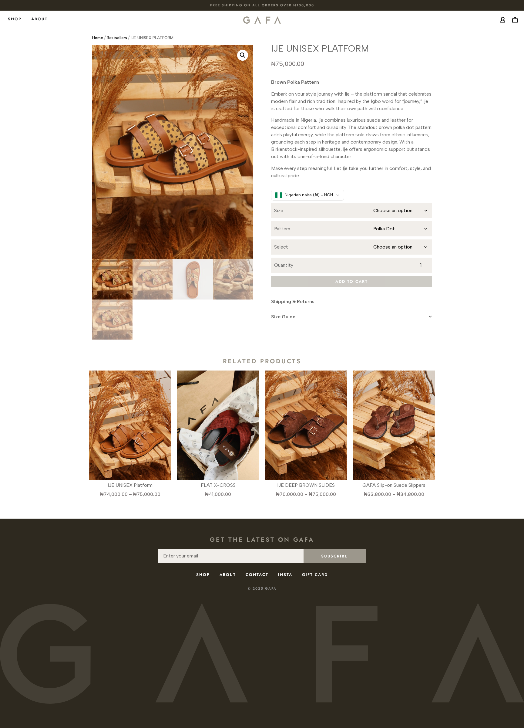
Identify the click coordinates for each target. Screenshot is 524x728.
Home (97, 38)
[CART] (515, 20)
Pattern (282, 228)
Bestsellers (117, 38)
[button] (242, 55)
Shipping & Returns (292, 301)
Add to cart (351, 281)
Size (278, 210)
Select (281, 247)
